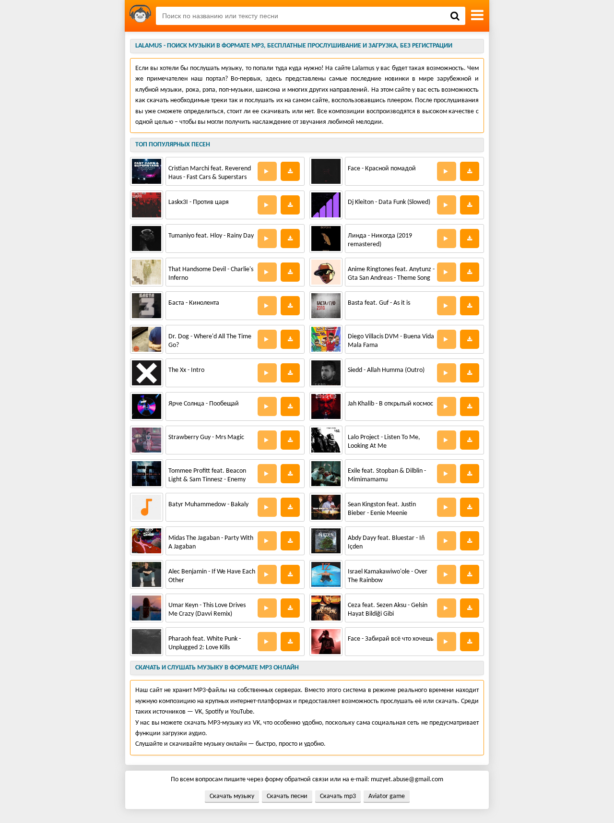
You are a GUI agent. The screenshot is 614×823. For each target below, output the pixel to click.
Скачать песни (287, 796)
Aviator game (386, 796)
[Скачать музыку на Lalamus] (140, 16)
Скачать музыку (232, 796)
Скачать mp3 (338, 796)
